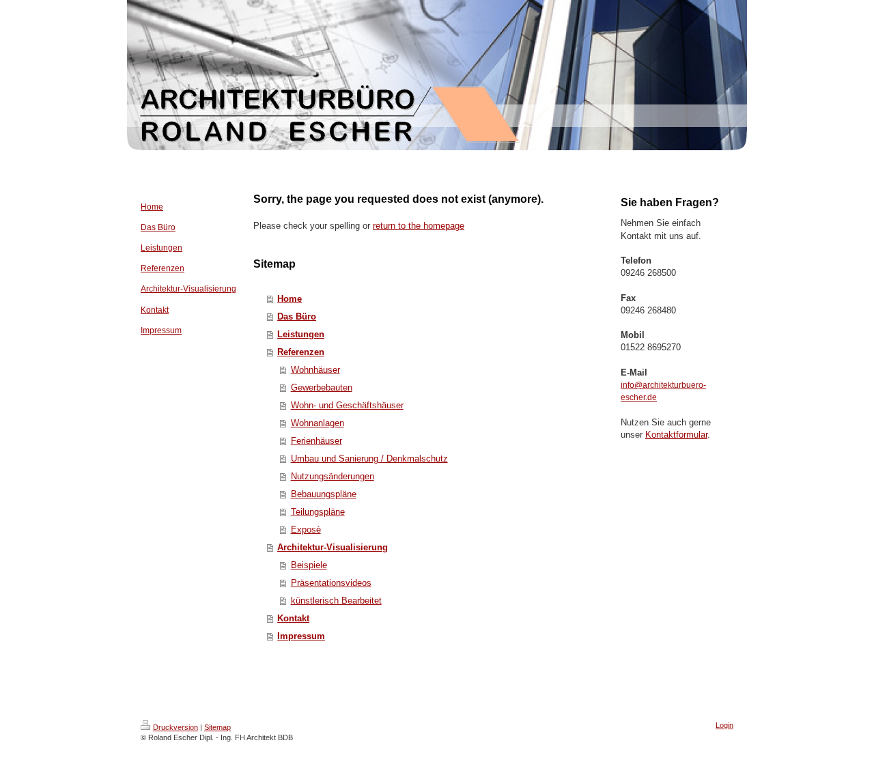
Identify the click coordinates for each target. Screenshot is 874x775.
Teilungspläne (318, 512)
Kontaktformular (676, 434)
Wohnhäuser (315, 370)
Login (724, 725)
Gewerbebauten (321, 387)
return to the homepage (418, 226)
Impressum (301, 636)
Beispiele (309, 565)
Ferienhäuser (316, 441)
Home (289, 299)
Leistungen (300, 334)
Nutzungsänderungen (332, 476)
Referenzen (300, 352)
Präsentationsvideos (331, 583)
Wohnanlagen (317, 423)
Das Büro (296, 316)
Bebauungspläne (323, 494)
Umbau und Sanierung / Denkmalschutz (369, 458)
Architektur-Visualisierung (332, 547)
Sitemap (217, 727)
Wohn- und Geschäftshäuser (347, 405)
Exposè (306, 529)
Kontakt (293, 618)
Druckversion (175, 727)
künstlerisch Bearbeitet (336, 600)
